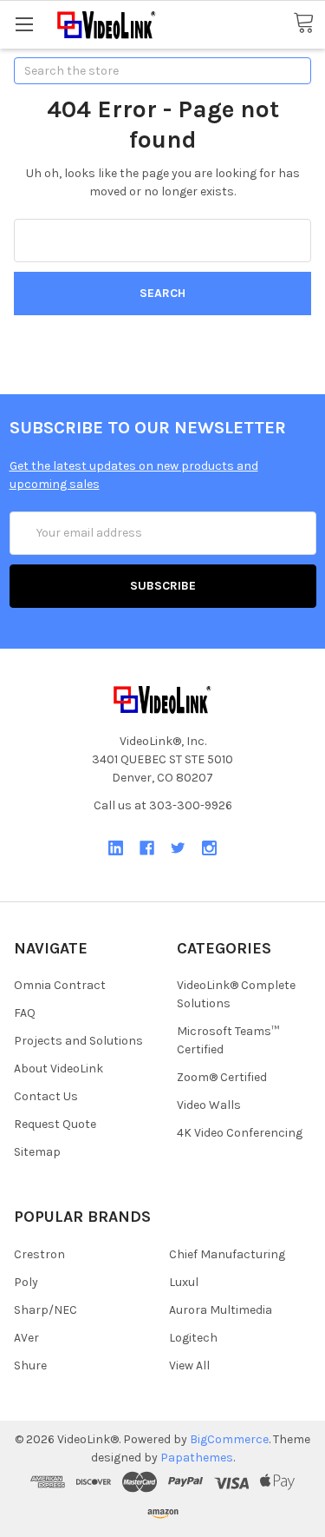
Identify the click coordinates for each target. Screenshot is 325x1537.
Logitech (193, 1337)
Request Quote (55, 1124)
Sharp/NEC (45, 1310)
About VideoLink (58, 1068)
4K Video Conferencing (239, 1132)
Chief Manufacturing (227, 1254)
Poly (26, 1282)
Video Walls (209, 1105)
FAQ (25, 1013)
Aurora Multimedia (220, 1310)
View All (189, 1365)
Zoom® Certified (222, 1077)
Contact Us (46, 1096)
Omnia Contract (60, 985)
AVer (26, 1337)
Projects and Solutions (78, 1040)
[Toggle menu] (24, 24)
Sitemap (37, 1152)
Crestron (39, 1254)
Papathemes (196, 1457)
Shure (30, 1365)
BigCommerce (229, 1439)
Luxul (183, 1282)
